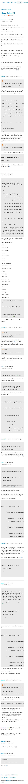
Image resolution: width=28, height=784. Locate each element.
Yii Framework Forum (6, 9)
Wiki (15, 2)
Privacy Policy (13, 777)
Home (2, 774)
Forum (19, 2)
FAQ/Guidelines (14, 774)
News (4, 2)
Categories (7, 774)
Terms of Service (4, 777)
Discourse (8, 780)
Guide (8, 2)
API (12, 2)
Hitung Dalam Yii (8, 13)
